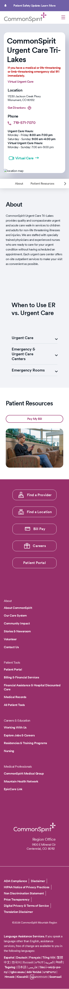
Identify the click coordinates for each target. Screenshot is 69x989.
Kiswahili (22, 977)
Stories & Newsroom (17, 631)
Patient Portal (34, 563)
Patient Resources (42, 183)
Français (34, 957)
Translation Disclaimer (18, 912)
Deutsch (21, 957)
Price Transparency (16, 899)
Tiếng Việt (48, 957)
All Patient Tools (14, 705)
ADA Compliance (15, 881)
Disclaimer (38, 881)
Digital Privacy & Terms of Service (26, 905)
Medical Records (15, 697)
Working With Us (15, 727)
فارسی (33, 967)
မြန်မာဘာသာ (38, 977)
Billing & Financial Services (21, 677)
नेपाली (59, 962)
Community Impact (17, 623)
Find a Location (39, 512)
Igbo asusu (17, 972)
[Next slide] (65, 183)
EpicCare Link (13, 789)
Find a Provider (39, 495)
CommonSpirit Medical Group (24, 773)
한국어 (16, 962)
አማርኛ (39, 962)
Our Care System (15, 615)
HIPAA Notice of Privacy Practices (26, 887)
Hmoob (10, 977)
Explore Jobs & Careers (19, 735)
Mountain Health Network (21, 781)
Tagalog (10, 967)
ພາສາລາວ (49, 972)
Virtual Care (24, 158)
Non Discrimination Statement (24, 893)
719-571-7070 (24, 122)
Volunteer (10, 639)
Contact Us (11, 647)
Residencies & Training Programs (25, 743)
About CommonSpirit (18, 608)
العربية (49, 962)
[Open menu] (63, 18)
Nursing (9, 751)
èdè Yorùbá (34, 972)
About (19, 183)
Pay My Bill (34, 419)
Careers (39, 546)
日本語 (22, 967)
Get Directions (16, 107)
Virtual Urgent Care (21, 81)
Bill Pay (39, 529)
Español (9, 957)
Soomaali (55, 977)
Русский (28, 962)
